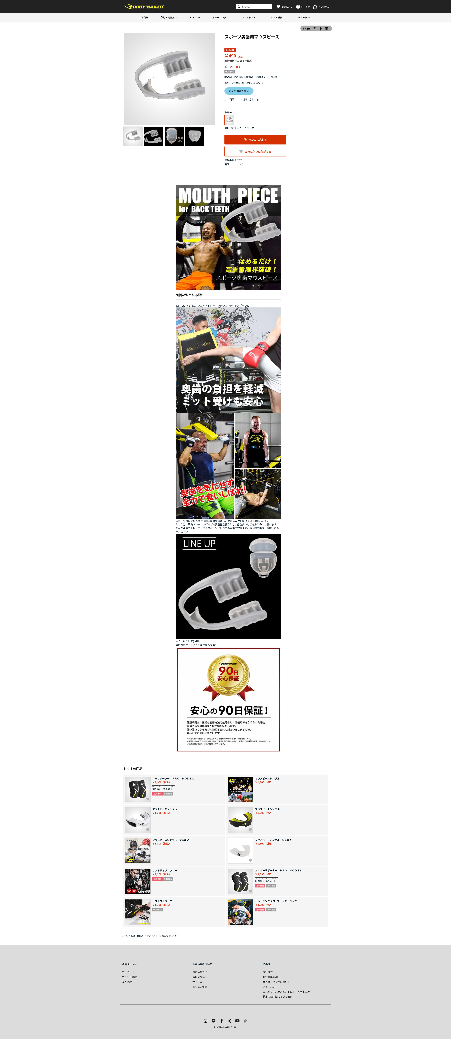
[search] (239, 6)
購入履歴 (127, 981)
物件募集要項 (270, 977)
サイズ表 (197, 981)
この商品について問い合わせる (241, 99)
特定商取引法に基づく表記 (277, 996)
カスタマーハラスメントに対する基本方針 (286, 991)
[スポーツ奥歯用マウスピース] (169, 79)
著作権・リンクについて (276, 981)
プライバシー (270, 986)
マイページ (128, 972)
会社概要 (268, 972)
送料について (199, 977)
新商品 (144, 17)
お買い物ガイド (201, 972)
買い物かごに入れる (255, 139)
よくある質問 (199, 986)
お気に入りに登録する (258, 151)
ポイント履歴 (129, 977)
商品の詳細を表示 (239, 91)
